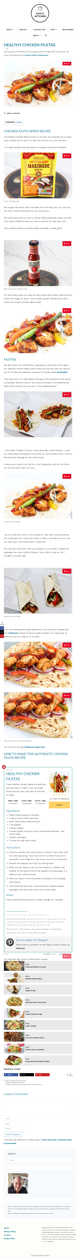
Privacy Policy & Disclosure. (36, 55)
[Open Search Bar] (46, 35)
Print (59, 805)
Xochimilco (62, 372)
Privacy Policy (10, 1232)
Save (68, 63)
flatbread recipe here (34, 747)
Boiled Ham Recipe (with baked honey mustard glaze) (24, 1084)
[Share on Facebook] (2, 628)
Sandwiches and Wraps (18, 1080)
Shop (52, 30)
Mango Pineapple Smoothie (15, 1082)
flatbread (13, 633)
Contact (7, 1235)
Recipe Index (68, 30)
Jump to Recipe (13, 113)
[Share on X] (2, 632)
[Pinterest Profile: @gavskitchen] (11, 944)
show (19, 122)
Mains (8, 1080)
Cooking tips (39, 30)
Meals (9, 30)
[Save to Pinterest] (2, 636)
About (36, 36)
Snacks (22, 30)
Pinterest (20, 948)
